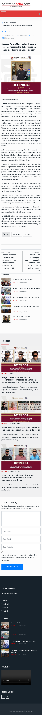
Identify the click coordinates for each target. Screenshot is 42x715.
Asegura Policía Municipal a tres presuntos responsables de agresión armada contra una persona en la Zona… (20, 379)
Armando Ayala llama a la (19, 623)
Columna (5, 607)
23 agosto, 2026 (23, 282)
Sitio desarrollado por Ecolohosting (21, 711)
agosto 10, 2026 (15, 471)
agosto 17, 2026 (15, 373)
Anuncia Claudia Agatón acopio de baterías (26, 288)
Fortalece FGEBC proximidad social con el (26, 297)
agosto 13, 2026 (15, 423)
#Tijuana (27, 234)
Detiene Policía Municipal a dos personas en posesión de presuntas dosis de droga (20, 428)
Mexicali (15, 282)
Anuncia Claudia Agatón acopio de (22, 632)
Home (6, 23)
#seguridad (16, 234)
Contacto (6, 611)
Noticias (13, 23)
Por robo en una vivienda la (21, 316)
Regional (4, 423)
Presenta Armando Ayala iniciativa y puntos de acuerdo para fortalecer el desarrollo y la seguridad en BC (8, 260)
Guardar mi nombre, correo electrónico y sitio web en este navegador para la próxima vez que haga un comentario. (19, 557)
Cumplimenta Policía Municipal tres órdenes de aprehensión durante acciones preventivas (17, 477)
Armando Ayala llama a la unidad (23, 279)
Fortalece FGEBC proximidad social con (23, 641)
